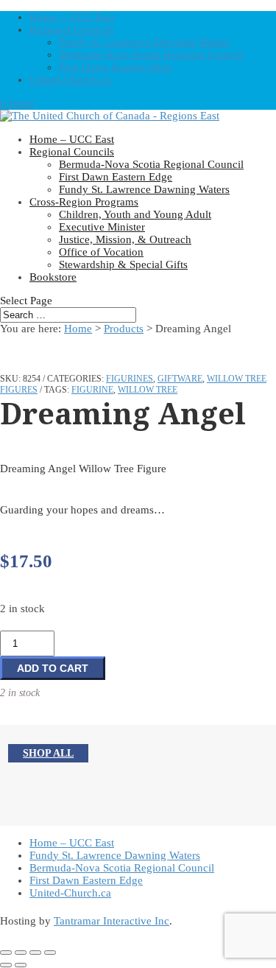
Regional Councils (71, 29)
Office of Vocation (101, 252)
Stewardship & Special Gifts (123, 264)
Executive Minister (102, 227)
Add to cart (52, 668)
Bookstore (53, 277)
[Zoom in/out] (6, 952)
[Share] (35, 952)
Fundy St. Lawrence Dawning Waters (144, 42)
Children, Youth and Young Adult (135, 214)
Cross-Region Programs (83, 202)
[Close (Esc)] (50, 952)
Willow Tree (147, 390)
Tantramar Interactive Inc (111, 921)
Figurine (92, 390)
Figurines (129, 378)
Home (78, 328)
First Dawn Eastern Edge (115, 67)
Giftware (180, 378)
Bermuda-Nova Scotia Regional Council (151, 54)
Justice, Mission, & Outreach (125, 239)
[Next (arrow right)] (20, 965)
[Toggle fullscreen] (20, 952)
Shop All (48, 753)
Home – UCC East (71, 17)
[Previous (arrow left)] (6, 965)
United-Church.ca (70, 79)
